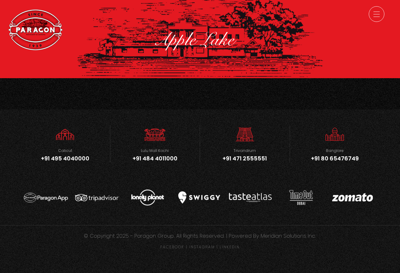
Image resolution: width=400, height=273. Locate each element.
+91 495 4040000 (65, 158)
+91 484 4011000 (155, 158)
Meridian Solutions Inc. (288, 236)
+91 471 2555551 (244, 158)
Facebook (172, 247)
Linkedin (230, 247)
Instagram (202, 247)
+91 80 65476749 (335, 158)
